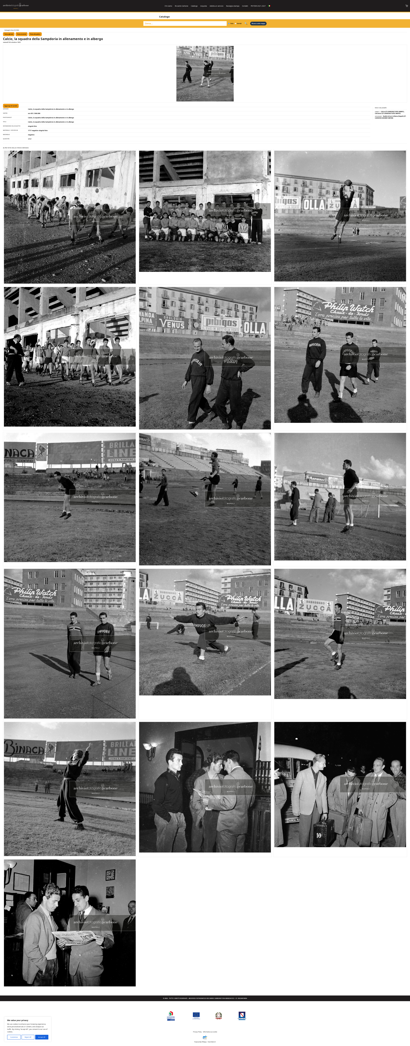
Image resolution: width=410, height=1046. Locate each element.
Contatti (245, 6)
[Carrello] (407, 6)
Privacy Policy (197, 1032)
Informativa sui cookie (210, 1032)
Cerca (246, 23)
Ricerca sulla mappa (258, 23)
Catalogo (194, 6)
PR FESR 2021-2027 (258, 6)
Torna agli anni (8, 34)
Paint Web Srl (212, 1042)
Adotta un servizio (216, 6)
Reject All (28, 1037)
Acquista (203, 6)
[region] (27, 1029)
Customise (14, 1037)
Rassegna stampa (232, 6)
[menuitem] (269, 6)
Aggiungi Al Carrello (10, 106)
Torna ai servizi (21, 34)
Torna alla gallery (35, 34)
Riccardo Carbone (181, 6)
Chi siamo (168, 6)
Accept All (41, 1037)
